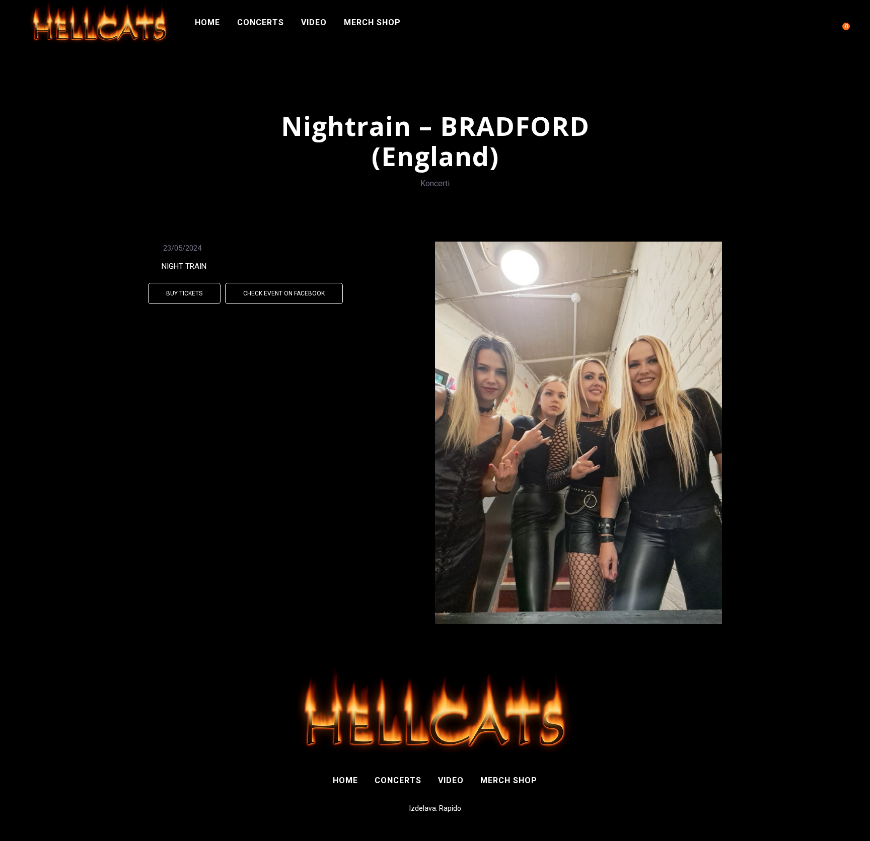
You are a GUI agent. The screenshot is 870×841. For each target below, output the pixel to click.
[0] (842, 22)
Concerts (260, 22)
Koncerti (435, 183)
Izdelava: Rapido (435, 808)
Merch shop (372, 22)
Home (207, 22)
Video (314, 22)
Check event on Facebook (284, 293)
